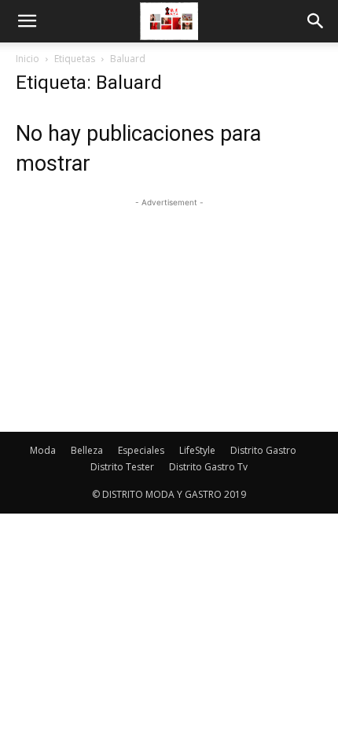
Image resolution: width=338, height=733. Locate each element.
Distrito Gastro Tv (208, 466)
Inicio (27, 58)
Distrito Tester (122, 466)
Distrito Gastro (263, 450)
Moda (43, 450)
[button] (27, 21)
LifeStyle (197, 450)
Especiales (141, 450)
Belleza (87, 450)
